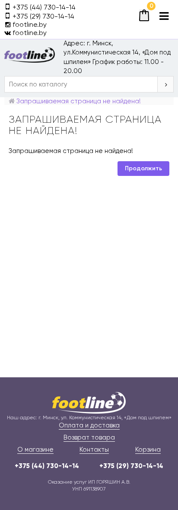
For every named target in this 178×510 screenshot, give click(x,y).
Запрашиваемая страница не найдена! (78, 101)
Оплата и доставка (89, 425)
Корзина (148, 449)
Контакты (94, 449)
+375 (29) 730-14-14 (131, 466)
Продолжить (143, 168)
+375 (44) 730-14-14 (47, 466)
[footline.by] (89, 402)
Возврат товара (89, 437)
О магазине (35, 449)
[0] (144, 15)
